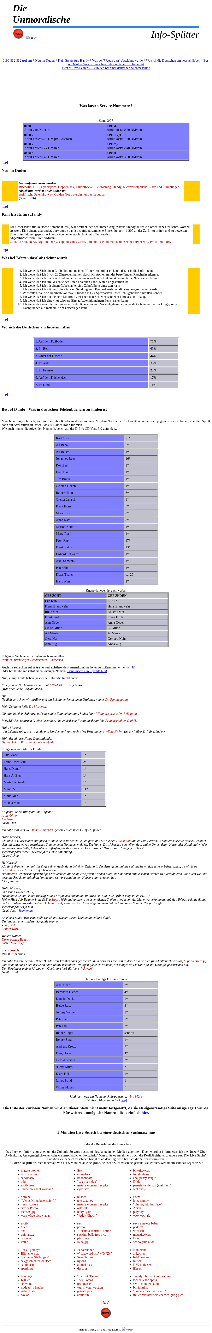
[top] (5, 162)
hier (145, 1112)
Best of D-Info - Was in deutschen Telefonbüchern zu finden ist (139, 62)
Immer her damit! (123, 667)
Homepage (26, 910)
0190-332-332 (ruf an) (17, 60)
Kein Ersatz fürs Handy (74, 60)
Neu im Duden (45, 60)
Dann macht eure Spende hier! (87, 671)
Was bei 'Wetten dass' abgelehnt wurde (117, 60)
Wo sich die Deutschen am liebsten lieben (173, 60)
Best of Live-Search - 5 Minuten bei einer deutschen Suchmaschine (106, 68)
